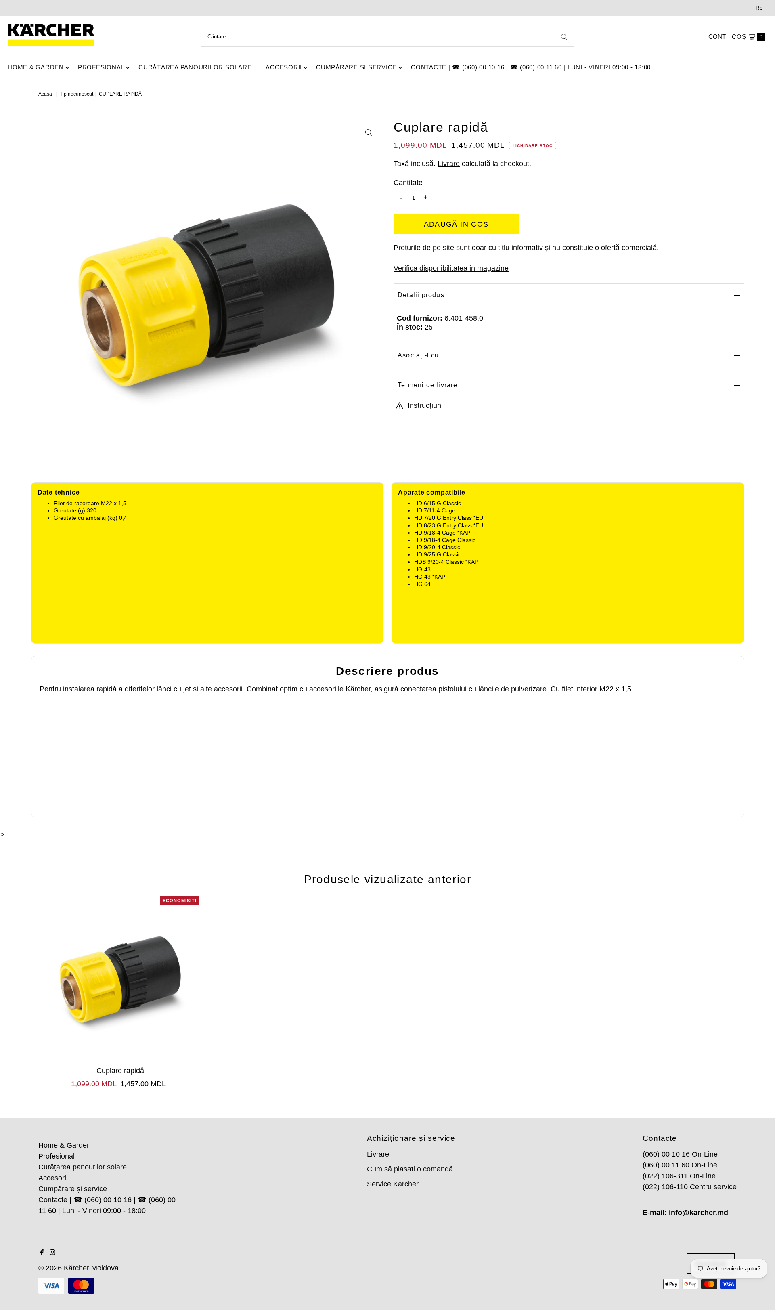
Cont (717, 36)
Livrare (449, 164)
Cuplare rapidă (120, 1070)
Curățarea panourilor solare (194, 67)
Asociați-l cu (418, 355)
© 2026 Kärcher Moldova (78, 1268)
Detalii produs (421, 295)
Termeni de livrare (428, 385)
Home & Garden (36, 67)
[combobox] (387, 37)
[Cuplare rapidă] (120, 979)
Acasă (45, 94)
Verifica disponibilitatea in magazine (451, 268)
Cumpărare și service (356, 67)
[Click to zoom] (368, 132)
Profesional (101, 67)
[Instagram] (52, 1253)
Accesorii (284, 67)
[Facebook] (42, 1253)
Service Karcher (393, 1184)
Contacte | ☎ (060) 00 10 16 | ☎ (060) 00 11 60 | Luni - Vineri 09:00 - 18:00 (531, 67)
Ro (759, 8)
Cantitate (408, 182)
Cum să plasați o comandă (410, 1169)
